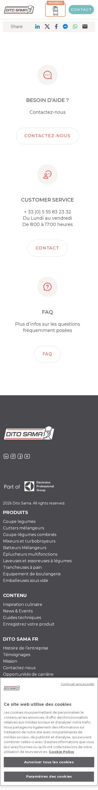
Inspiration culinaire (22, 604)
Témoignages (16, 654)
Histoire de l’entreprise (25, 648)
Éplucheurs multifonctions (30, 554)
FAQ (47, 354)
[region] (49, 732)
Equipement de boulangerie (32, 574)
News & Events (18, 611)
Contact (81, 9)
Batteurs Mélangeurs (24, 547)
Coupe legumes (19, 521)
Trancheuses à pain (22, 567)
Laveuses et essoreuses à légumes (37, 560)
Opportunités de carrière (28, 674)
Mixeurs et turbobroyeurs (29, 541)
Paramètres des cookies (49, 776)
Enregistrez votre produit (29, 624)
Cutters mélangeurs (23, 528)
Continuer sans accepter (77, 684)
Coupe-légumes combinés (29, 534)
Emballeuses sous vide (25, 580)
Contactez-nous (47, 135)
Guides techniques (22, 617)
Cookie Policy (61, 752)
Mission (10, 661)
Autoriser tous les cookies (49, 762)
